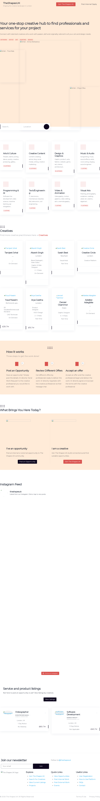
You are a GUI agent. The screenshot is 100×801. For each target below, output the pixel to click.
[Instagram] (53, 766)
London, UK (21, 720)
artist (11, 39)
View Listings (50, 699)
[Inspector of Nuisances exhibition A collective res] (70, 513)
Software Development (73, 713)
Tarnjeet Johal (11, 252)
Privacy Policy (94, 797)
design (30, 39)
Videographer (22, 712)
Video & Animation (60, 191)
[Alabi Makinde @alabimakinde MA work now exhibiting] (50, 608)
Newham (64, 256)
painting (23, 39)
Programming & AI (73, 719)
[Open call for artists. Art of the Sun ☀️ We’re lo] (29, 547)
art (16, 39)
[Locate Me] (40, 126)
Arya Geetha (37, 300)
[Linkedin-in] (58, 766)
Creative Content (37, 153)
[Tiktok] (64, 766)
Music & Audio (87, 153)
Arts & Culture (9, 153)
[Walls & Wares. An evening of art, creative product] (50, 527)
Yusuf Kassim (11, 300)
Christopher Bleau (22, 715)
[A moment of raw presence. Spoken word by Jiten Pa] (29, 608)
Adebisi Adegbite (88, 301)
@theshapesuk (65, 760)
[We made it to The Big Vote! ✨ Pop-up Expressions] (90, 535)
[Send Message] (19, 272)
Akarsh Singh (37, 252)
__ (12, 256)
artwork (4, 39)
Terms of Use (81, 797)
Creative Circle (89, 252)
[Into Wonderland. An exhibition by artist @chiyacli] (9, 603)
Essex (64, 308)
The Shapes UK (7, 777)
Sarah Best (63, 252)
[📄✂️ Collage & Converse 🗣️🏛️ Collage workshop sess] (90, 614)
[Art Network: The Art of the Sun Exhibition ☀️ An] (9, 522)
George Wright (72, 717)
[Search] (46, 126)
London (38, 256)
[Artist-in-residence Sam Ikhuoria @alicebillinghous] (70, 633)
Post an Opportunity (27, 462)
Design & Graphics (59, 154)
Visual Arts (85, 190)
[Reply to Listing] (42, 712)
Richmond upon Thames (13, 303)
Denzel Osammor (63, 303)
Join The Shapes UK (72, 462)
